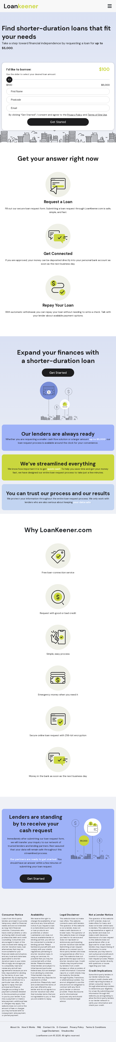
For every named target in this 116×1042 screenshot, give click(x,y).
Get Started (58, 373)
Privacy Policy (74, 114)
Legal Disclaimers (50, 1030)
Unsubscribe (67, 1030)
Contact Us (49, 1027)
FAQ (39, 1027)
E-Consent (62, 1027)
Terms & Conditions (96, 1027)
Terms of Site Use (97, 114)
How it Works (28, 1027)
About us (15, 1027)
